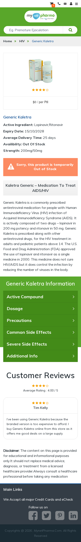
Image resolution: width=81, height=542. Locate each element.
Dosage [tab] (15, 308)
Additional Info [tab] (22, 356)
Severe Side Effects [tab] (27, 344)
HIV (22, 41)
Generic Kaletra (43, 41)
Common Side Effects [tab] (29, 332)
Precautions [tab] (19, 320)
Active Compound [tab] (25, 296)
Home (7, 41)
